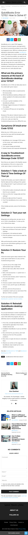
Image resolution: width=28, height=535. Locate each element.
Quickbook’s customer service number (11, 299)
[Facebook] (8, 39)
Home (2, 6)
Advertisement (14, 525)
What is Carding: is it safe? (21, 373)
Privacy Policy (13, 522)
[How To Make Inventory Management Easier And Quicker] (5, 438)
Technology (7, 6)
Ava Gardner (5, 18)
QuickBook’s (22, 52)
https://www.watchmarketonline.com (14, 393)
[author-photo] (14, 389)
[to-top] (26, 532)
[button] (3, 2)
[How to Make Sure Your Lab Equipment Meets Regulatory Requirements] (5, 426)
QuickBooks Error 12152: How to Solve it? (14, 356)
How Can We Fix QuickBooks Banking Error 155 (6, 374)
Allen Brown (15, 430)
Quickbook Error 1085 (12, 351)
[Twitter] (11, 39)
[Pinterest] (15, 39)
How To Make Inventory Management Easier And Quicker (18, 438)
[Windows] (15, 403)
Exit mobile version (14, 533)
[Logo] (14, 505)
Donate (6, 522)
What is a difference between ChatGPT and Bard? (19, 416)
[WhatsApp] (19, 39)
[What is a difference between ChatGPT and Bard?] (5, 417)
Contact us (21, 522)
